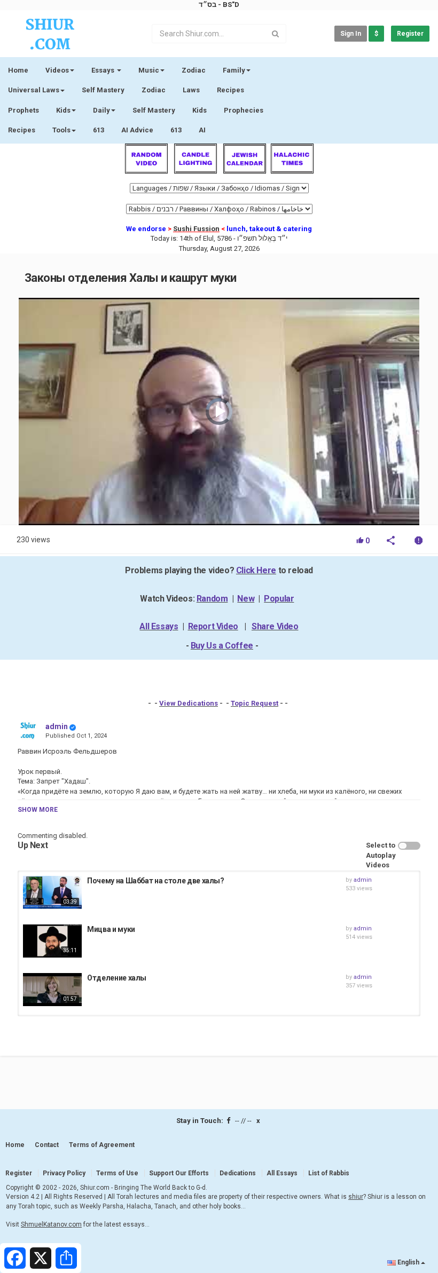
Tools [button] (61, 130)
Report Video (213, 626)
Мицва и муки (111, 929)
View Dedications (188, 703)
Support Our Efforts (179, 1173)
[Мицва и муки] (52, 941)
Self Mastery (103, 90)
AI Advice (137, 130)
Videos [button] (57, 70)
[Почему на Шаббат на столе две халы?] (52, 892)
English (408, 1262)
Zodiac (154, 90)
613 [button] (176, 130)
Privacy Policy (64, 1173)
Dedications (238, 1173)
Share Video (275, 626)
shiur (355, 1196)
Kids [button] (63, 110)
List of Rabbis (328, 1173)
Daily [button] (101, 110)
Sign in (350, 33)
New (245, 599)
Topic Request (254, 703)
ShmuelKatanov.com (51, 1224)
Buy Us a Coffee (222, 646)
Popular (279, 599)
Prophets (23, 110)
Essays (103, 70)
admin (56, 726)
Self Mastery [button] (153, 110)
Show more (38, 809)
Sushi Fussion (196, 229)
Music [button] (148, 70)
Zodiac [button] (194, 70)
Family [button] (234, 70)
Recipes (230, 90)
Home (18, 70)
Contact (47, 1145)
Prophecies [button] (243, 110)
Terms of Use (117, 1173)
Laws (191, 90)
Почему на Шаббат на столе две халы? (155, 880)
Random (212, 599)
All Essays (158, 626)
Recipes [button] (21, 130)
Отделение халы (116, 978)
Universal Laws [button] (33, 90)
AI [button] (202, 130)
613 (98, 130)
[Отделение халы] (52, 989)
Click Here (256, 570)
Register (410, 33)
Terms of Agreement (102, 1145)
